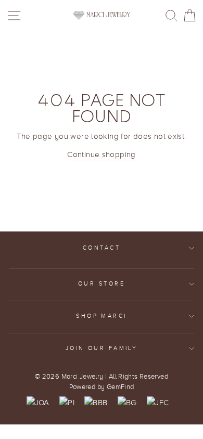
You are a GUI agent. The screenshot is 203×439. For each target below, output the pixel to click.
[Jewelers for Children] (158, 402)
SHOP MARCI (101, 316)
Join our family (102, 348)
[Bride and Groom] (127, 402)
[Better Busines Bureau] (95, 402)
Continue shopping (101, 154)
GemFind (120, 387)
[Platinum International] (66, 402)
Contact (101, 247)
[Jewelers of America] (38, 402)
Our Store (101, 283)
